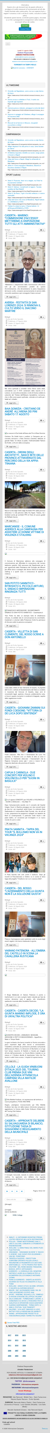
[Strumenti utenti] (42, 230)
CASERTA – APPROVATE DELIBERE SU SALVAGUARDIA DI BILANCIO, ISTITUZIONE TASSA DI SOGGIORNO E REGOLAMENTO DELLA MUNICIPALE (24, 1126)
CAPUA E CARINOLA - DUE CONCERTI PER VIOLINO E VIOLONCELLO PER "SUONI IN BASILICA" (22, 777)
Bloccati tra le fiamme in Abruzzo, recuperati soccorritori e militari (23, 124)
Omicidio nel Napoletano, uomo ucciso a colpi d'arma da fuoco (25, 92)
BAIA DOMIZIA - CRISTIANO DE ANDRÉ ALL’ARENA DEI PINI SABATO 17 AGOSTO (22, 411)
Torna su (45, 1428)
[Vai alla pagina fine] (22, 1191)
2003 (24, 1356)
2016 (16, 1335)
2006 (24, 1350)
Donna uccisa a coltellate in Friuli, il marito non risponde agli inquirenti (23, 100)
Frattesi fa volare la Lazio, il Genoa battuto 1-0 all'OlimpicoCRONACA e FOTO (23, 207)
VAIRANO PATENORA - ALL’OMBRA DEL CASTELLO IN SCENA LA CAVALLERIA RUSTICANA (25, 953)
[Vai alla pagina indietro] (12, 1191)
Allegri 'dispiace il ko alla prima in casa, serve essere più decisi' (25, 147)
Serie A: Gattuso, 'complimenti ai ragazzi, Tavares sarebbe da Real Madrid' (25, 188)
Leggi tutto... (12, 297)
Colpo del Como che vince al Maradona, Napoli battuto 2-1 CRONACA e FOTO (26, 200)
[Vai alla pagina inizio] (7, 1191)
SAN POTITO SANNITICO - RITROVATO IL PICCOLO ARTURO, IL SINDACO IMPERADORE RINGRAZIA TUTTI (24, 587)
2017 (9, 1335)
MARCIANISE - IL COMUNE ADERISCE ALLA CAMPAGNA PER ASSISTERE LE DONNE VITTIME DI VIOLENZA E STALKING (24, 531)
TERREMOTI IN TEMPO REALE (25, 64)
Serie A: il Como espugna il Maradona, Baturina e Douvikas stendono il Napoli (24, 166)
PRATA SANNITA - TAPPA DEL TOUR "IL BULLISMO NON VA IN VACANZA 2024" (23, 832)
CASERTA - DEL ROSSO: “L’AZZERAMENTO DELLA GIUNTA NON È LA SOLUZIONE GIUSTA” (24, 891)
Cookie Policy (25, 29)
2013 (16, 1340)
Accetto (25, 25)
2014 (9, 1340)
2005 (9, 1356)
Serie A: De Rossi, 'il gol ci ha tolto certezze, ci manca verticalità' (26, 194)
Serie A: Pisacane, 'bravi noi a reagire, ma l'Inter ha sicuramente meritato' (25, 181)
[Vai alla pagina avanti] (17, 1191)
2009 (24, 1345)
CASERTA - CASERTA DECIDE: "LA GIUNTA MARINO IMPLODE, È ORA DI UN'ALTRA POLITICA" (25, 1013)
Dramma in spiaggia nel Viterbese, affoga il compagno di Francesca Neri (26, 115)
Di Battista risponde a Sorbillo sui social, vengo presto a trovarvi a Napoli (26, 154)
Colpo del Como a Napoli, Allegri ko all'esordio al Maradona (24, 160)
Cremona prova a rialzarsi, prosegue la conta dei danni (26, 108)
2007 (16, 1350)
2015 (24, 1335)
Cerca (29, 1199)
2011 (9, 1345)
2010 (16, 1345)
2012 (24, 1340)
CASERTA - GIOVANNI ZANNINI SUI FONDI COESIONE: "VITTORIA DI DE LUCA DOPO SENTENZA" (25, 710)
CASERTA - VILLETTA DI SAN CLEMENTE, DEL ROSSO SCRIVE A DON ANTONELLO (24, 634)
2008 (9, 1350)
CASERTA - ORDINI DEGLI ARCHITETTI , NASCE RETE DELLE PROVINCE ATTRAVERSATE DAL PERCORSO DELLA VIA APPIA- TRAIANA (24, 457)
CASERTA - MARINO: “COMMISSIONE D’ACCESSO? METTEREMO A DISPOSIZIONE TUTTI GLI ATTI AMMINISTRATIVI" (25, 219)
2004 (16, 1356)
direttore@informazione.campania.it (25, 57)
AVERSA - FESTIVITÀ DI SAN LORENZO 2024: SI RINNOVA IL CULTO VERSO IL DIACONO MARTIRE (23, 307)
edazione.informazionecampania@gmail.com (25, 61)
